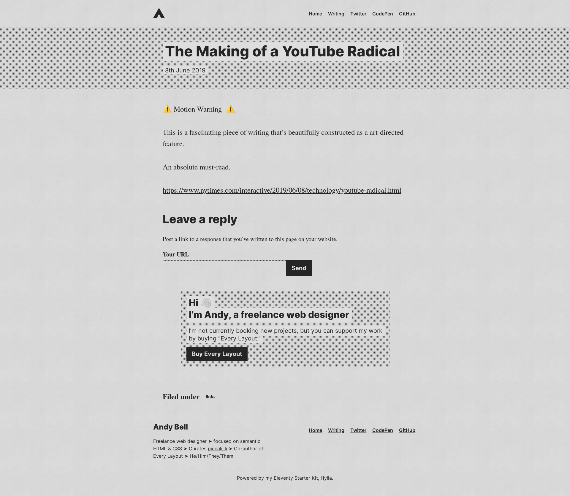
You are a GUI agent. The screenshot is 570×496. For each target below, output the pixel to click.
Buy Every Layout (217, 353)
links (210, 396)
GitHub (407, 14)
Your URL (176, 254)
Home (315, 14)
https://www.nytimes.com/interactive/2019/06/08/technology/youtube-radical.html (282, 190)
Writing (336, 14)
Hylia (326, 478)
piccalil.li (217, 448)
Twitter (358, 14)
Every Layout (168, 456)
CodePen (382, 14)
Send (299, 268)
